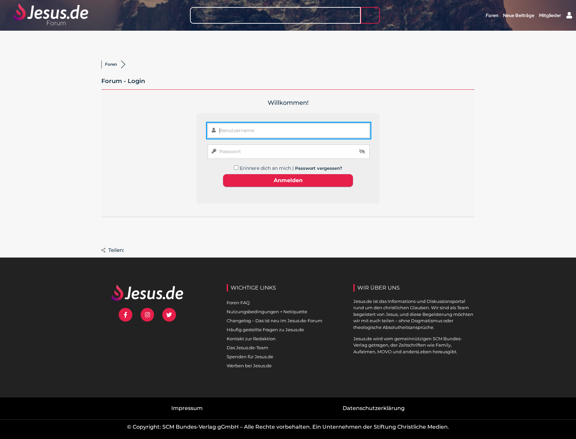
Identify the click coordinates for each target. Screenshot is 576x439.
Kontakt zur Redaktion (251, 338)
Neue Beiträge (518, 15)
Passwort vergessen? (318, 168)
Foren (492, 15)
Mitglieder (550, 15)
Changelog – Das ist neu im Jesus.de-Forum (274, 320)
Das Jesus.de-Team (247, 347)
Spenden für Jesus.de (250, 356)
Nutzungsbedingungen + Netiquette (267, 311)
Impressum (187, 408)
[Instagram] (147, 315)
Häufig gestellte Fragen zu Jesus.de (265, 329)
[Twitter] (169, 315)
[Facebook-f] (125, 315)
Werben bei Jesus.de (249, 365)
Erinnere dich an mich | (267, 168)
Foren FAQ (238, 302)
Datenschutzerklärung (374, 408)
